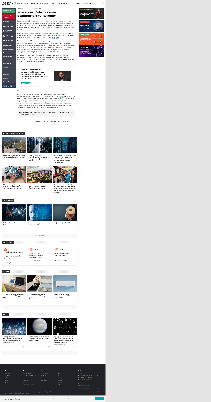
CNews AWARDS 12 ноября (7, 16)
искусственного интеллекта (26, 59)
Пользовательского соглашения (11, 399)
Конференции (27, 373)
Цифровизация (7, 45)
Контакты (44, 380)
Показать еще (39, 236)
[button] (97, 3)
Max (59, 373)
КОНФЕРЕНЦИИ (44, 3)
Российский (21, 21)
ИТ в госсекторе (7, 56)
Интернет (5, 71)
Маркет (25, 378)
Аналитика (34, 3)
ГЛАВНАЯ (19, 3)
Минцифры (55, 37)
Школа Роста (6, 21)
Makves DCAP (29, 41)
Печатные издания (28, 384)
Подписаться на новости (51, 121)
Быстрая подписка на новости (88, 371)
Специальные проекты (29, 375)
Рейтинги (5, 78)
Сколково (56, 55)
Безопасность (7, 52)
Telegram (60, 382)
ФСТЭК (19, 105)
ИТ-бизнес (6, 74)
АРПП (62, 96)
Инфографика (7, 81)
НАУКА (65, 3)
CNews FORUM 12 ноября (7, 11)
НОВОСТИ (26, 3)
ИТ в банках (6, 60)
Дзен (59, 384)
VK (58, 375)
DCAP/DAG (58, 33)
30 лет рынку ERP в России (7, 30)
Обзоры (7, 380)
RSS (81, 373)
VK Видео (60, 378)
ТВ (69, 3)
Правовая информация (86, 379)
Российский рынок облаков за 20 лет (8, 25)
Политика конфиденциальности (89, 375)
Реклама (43, 375)
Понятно (99, 399)
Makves (55, 21)
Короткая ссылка (68, 121)
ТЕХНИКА (59, 3)
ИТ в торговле (7, 63)
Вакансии (44, 378)
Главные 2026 (8, 36)
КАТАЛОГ (91, 3)
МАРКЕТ (53, 3)
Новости (7, 373)
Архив (6, 382)
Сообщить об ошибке (86, 377)
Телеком (5, 67)
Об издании (44, 373)
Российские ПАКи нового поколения (8, 41)
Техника (25, 380)
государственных (22, 103)
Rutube (60, 380)
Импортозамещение (8, 49)
